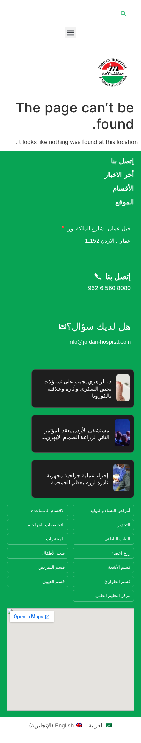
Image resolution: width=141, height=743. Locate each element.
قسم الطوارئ (117, 581)
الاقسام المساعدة (48, 510)
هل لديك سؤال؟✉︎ (95, 326)
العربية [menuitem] (96, 725)
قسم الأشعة (119, 567)
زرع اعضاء (120, 553)
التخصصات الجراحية (46, 524)
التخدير (123, 524)
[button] (70, 32)
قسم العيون (53, 581)
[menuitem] (100, 725)
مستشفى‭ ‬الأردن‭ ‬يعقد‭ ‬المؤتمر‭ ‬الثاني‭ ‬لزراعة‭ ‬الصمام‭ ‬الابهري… (75, 434)
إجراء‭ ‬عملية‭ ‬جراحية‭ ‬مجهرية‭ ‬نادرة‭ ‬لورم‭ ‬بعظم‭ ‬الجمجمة (77, 479)
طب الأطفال (53, 553)
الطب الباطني (117, 538)
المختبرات (55, 538)
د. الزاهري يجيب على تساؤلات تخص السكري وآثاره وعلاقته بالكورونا (77, 388)
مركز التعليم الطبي (112, 595)
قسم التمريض (51, 567)
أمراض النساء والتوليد (110, 510)
